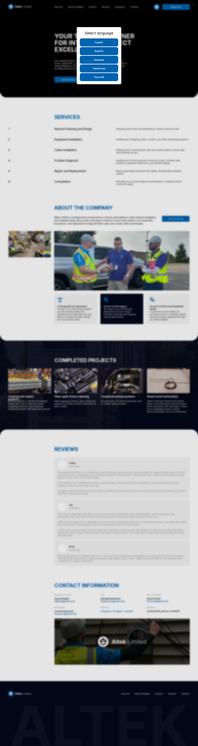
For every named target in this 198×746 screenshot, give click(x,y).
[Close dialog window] (193, 5)
